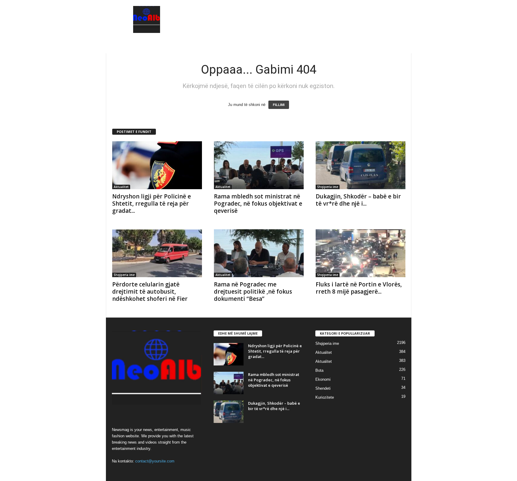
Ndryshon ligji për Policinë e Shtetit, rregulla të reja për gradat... (151, 203)
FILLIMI (279, 105)
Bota (319, 370)
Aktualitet (121, 187)
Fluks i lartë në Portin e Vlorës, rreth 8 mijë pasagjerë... (359, 287)
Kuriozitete (324, 397)
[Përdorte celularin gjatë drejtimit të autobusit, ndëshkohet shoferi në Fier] (157, 253)
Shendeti (323, 388)
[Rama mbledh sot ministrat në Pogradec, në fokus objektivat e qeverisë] (259, 165)
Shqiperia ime (327, 187)
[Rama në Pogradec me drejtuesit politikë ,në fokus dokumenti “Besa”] (259, 253)
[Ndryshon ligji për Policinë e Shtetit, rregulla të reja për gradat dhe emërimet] (157, 165)
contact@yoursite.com (154, 461)
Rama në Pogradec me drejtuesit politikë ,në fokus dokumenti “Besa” (253, 291)
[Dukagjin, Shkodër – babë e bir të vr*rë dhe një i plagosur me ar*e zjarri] (360, 165)
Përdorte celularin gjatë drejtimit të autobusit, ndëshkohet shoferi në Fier (150, 291)
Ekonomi (323, 379)
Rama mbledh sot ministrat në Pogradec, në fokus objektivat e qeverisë (258, 203)
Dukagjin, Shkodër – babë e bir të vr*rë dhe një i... (358, 199)
